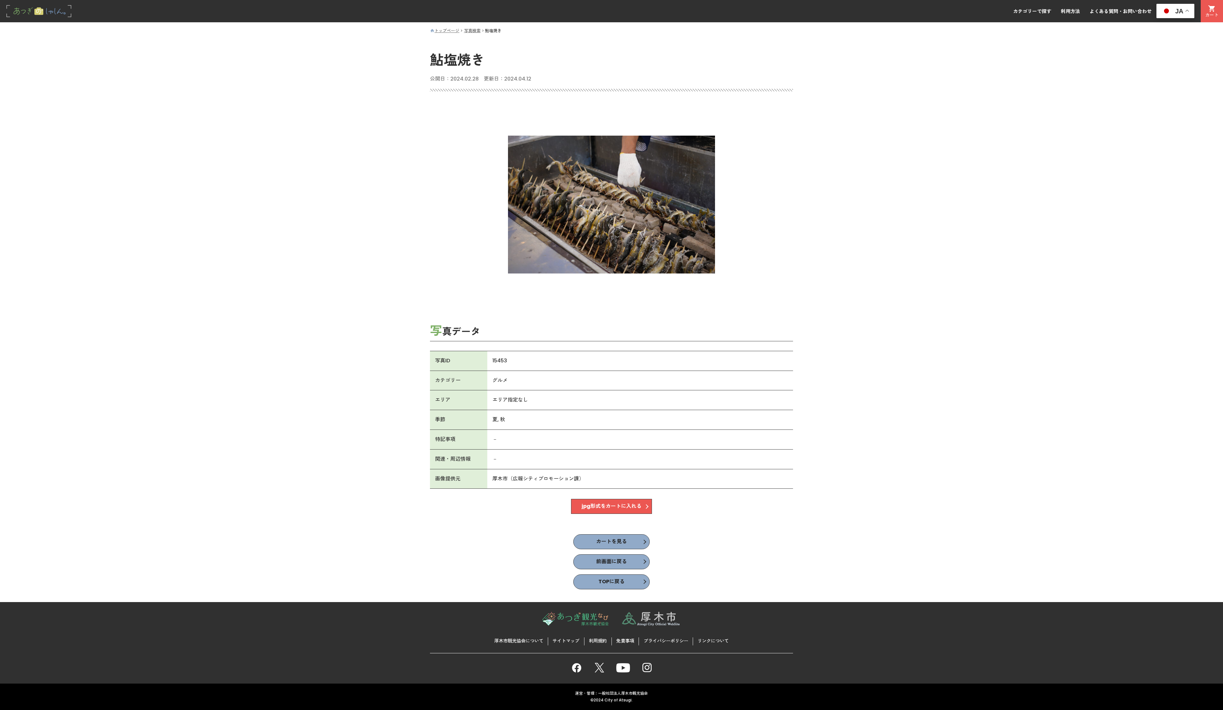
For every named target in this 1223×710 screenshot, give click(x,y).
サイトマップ (566, 641)
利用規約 (598, 641)
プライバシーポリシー (666, 641)
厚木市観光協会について (518, 641)
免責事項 (625, 641)
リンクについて (713, 641)
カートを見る (611, 541)
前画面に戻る (611, 561)
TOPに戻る (611, 581)
